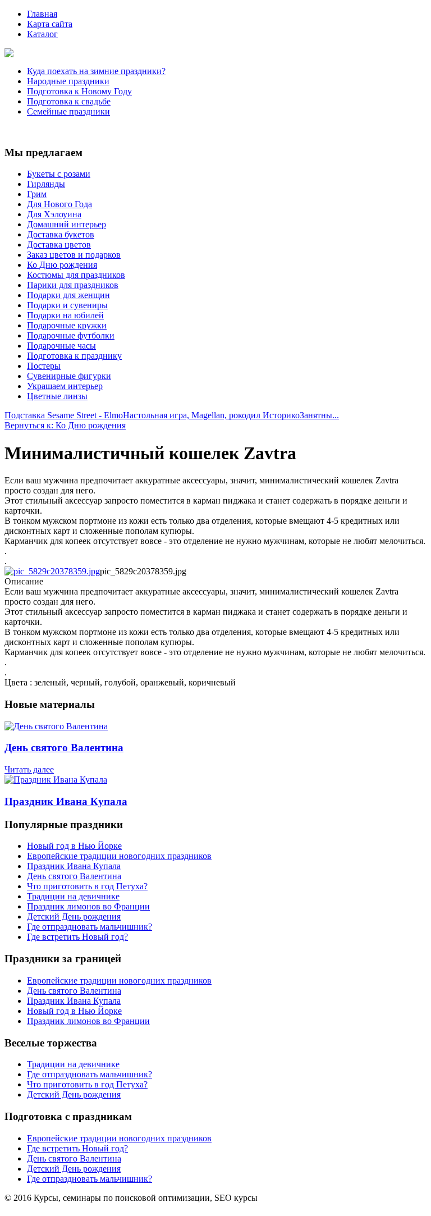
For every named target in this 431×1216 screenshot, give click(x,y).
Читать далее (29, 769)
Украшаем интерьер (65, 386)
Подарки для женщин (68, 295)
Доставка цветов (59, 244)
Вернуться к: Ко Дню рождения (65, 425)
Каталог (42, 34)
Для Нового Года (59, 204)
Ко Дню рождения (62, 264)
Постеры (44, 366)
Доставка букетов (60, 234)
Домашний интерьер (66, 224)
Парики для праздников (72, 285)
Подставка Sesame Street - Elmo (63, 415)
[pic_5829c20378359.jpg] (52, 571)
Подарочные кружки (67, 325)
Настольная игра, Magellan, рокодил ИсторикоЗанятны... (231, 415)
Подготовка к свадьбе (69, 101)
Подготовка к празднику (74, 355)
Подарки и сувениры (67, 305)
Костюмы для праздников (76, 275)
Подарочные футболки (70, 335)
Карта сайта (49, 24)
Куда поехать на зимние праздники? (96, 71)
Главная (42, 14)
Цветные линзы (57, 396)
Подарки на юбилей (65, 315)
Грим (37, 194)
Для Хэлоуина (54, 214)
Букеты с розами (58, 174)
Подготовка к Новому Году (79, 91)
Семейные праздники (68, 111)
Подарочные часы (61, 345)
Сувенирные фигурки (69, 376)
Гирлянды (46, 184)
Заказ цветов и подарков (74, 254)
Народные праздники (68, 81)
